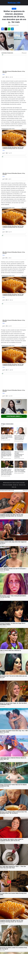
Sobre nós (14, 487)
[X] (5, 29)
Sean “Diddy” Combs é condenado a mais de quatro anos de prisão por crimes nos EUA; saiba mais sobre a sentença (7, 471)
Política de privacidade (7, 484)
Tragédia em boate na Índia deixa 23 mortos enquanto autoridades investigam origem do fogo (6, 454)
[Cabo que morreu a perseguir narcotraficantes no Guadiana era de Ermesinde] (21, 446)
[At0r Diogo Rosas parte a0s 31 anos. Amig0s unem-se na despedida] (21, 464)
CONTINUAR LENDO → (14, 416)
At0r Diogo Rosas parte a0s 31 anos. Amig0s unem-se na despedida (20, 470)
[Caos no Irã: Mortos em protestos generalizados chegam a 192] (7, 430)
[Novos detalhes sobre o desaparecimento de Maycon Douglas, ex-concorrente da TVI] (21, 430)
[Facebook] (2, 29)
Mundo (14, 8)
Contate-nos (15, 484)
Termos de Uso (22, 484)
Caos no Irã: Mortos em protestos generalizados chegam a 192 (7, 437)
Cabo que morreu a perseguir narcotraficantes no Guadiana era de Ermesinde (19, 454)
